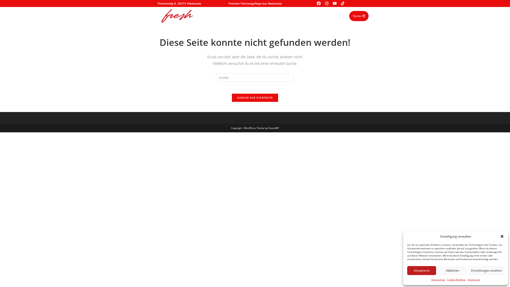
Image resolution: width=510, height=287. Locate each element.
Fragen (309, 16)
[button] (502, 236)
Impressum (474, 279)
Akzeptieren (422, 270)
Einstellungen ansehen (486, 270)
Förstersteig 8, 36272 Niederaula (179, 3)
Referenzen (246, 16)
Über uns (291, 16)
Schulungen (269, 16)
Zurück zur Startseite (255, 97)
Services (225, 16)
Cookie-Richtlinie (456, 279)
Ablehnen (452, 270)
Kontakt (326, 16)
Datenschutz (438, 279)
